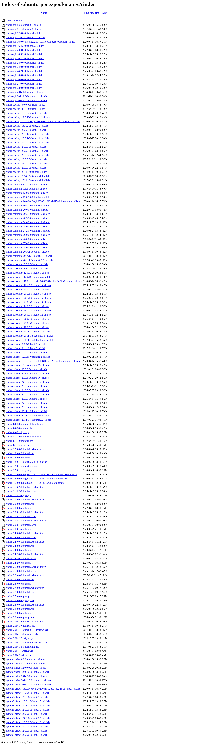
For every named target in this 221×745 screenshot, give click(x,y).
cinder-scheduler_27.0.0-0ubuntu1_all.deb (27, 323)
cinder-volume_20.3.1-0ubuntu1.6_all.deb (27, 377)
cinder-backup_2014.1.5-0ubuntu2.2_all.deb (28, 180)
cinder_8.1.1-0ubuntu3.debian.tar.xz (24, 436)
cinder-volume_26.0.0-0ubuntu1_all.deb (26, 398)
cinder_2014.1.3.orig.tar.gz (19, 638)
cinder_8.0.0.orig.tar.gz (17, 432)
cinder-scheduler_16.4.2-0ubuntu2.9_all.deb (28, 285)
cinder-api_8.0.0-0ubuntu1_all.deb (23, 24)
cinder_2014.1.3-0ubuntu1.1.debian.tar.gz (27, 629)
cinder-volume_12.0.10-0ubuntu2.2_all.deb (28, 356)
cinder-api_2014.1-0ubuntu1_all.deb (24, 92)
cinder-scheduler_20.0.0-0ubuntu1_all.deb (27, 289)
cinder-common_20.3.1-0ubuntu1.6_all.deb (28, 218)
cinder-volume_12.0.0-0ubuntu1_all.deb (26, 352)
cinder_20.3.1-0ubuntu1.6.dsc (21, 524)
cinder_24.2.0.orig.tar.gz (18, 562)
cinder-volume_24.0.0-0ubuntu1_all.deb (26, 386)
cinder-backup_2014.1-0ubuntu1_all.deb (26, 171)
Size (104, 12)
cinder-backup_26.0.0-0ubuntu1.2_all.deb (27, 155)
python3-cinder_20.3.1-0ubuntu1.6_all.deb (28, 705)
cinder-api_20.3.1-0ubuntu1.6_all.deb (25, 58)
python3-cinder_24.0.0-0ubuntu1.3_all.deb (28, 709)
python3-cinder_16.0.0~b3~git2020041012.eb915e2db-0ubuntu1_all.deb (43, 688)
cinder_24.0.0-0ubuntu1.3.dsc (21, 537)
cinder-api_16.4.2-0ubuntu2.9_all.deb (25, 45)
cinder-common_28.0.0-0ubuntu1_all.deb (27, 247)
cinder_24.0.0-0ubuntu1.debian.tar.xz (25, 541)
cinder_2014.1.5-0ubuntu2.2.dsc (22, 646)
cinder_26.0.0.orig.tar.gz (18, 583)
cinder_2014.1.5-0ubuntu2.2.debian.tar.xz (27, 642)
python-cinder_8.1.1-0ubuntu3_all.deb (25, 663)
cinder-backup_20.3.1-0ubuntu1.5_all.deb (27, 134)
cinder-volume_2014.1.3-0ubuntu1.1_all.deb (28, 415)
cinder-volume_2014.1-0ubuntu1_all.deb (26, 411)
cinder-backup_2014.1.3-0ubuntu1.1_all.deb (28, 176)
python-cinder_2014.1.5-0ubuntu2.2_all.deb (28, 684)
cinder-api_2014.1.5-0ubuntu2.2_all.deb (26, 100)
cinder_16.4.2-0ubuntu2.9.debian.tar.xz (26, 487)
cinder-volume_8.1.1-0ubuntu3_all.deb (25, 348)
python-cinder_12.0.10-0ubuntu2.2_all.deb (28, 671)
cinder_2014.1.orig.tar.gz (18, 655)
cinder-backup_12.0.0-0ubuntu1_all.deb (26, 113)
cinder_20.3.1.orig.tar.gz (18, 529)
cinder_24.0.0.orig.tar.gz (18, 550)
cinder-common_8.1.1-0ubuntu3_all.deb (26, 188)
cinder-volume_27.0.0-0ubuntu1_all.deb (26, 403)
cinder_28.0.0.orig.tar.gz (18, 613)
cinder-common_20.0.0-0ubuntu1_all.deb (27, 209)
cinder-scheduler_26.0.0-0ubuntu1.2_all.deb (28, 314)
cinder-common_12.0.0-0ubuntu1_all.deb (27, 193)
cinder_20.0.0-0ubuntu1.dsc (20, 503)
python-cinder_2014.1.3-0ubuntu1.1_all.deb (28, 680)
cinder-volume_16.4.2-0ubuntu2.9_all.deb (27, 365)
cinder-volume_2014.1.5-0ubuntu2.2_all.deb (28, 419)
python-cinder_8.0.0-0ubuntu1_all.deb (25, 659)
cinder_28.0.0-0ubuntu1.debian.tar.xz (25, 604)
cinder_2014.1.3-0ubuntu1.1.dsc (22, 634)
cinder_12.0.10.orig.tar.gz (19, 470)
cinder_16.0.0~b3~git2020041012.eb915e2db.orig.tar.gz (35, 482)
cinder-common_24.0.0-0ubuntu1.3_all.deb (28, 222)
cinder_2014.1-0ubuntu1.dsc (20, 625)
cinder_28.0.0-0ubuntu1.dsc (20, 608)
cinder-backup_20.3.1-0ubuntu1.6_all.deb (27, 138)
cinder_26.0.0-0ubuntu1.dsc (20, 579)
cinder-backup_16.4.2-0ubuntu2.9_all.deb (27, 125)
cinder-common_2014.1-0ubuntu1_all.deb (27, 251)
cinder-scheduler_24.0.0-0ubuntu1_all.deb (27, 306)
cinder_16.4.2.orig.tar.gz (18, 495)
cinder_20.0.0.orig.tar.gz (18, 508)
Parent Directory (14, 20)
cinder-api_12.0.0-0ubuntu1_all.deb (24, 33)
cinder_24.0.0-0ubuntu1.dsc (20, 545)
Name (44, 12)
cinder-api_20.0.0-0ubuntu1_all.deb (24, 50)
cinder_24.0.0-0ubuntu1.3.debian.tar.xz (26, 533)
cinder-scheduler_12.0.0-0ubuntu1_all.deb (27, 272)
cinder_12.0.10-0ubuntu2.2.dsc (22, 466)
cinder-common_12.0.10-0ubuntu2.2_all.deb (28, 197)
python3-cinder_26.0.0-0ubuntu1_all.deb (27, 726)
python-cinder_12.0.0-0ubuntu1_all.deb (26, 667)
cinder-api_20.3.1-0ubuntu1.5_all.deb (25, 54)
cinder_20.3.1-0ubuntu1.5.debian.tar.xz (26, 512)
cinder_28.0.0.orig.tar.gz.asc (20, 617)
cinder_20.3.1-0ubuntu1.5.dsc (21, 516)
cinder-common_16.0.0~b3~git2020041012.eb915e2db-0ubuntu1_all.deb (43, 201)
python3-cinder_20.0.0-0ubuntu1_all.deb (27, 697)
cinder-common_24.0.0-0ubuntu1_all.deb (27, 226)
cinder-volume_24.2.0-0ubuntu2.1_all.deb (27, 390)
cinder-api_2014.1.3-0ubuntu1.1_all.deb (26, 96)
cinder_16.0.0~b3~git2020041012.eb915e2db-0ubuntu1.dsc (36, 478)
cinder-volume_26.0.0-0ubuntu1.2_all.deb (27, 394)
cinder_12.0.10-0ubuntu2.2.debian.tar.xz (26, 461)
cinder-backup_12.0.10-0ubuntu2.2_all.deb (28, 117)
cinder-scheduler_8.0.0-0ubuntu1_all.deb (27, 264)
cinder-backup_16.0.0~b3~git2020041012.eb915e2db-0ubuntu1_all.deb (43, 121)
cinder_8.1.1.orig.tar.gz (17, 445)
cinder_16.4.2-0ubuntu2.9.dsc (21, 491)
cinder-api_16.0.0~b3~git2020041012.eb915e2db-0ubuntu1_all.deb (40, 41)
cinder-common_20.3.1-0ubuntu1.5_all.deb (28, 214)
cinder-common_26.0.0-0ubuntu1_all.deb (27, 239)
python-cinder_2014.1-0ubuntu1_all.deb (26, 676)
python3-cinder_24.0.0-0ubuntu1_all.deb (27, 714)
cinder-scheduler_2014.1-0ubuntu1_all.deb (28, 331)
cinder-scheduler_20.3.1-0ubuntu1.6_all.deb (28, 298)
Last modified (91, 12)
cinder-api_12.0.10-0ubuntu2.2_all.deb (25, 37)
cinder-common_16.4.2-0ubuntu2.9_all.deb (28, 205)
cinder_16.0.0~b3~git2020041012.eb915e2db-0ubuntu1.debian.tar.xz (41, 474)
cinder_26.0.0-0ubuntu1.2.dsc (21, 571)
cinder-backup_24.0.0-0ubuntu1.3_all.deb (27, 142)
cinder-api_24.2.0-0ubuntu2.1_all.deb (25, 71)
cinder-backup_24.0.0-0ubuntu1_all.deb (26, 146)
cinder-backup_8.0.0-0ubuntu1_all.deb (25, 104)
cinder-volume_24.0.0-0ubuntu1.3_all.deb (27, 382)
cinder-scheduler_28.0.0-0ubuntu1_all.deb (27, 327)
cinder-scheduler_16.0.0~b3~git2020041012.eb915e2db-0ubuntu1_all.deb (44, 281)
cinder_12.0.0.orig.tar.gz (18, 457)
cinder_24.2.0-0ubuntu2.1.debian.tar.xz (26, 554)
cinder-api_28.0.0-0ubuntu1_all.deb (24, 87)
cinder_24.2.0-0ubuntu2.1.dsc (21, 558)
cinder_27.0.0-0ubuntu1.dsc (20, 592)
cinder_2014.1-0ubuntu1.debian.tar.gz (25, 621)
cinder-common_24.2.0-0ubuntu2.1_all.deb (28, 230)
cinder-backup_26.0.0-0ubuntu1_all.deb (26, 159)
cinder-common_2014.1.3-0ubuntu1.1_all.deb (29, 256)
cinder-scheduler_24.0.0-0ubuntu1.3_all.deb (28, 302)
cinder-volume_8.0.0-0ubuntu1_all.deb (25, 344)
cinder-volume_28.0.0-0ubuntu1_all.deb (26, 407)
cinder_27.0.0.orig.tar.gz (18, 596)
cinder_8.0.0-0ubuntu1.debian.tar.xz (24, 424)
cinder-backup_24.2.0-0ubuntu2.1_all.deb (27, 150)
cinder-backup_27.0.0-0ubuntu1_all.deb (26, 163)
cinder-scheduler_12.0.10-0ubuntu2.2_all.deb (29, 277)
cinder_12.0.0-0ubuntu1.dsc (20, 453)
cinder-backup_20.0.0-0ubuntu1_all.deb (26, 129)
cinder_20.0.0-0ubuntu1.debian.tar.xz (25, 499)
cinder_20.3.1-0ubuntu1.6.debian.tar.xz (26, 520)
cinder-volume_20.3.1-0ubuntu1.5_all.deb (27, 373)
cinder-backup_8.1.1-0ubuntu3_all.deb (25, 108)
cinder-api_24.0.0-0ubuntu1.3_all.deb (25, 62)
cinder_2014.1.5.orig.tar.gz (19, 650)
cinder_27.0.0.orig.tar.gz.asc (20, 600)
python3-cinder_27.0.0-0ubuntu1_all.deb (27, 730)
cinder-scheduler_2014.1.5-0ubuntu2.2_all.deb (29, 340)
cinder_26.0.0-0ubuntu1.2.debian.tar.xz (26, 566)
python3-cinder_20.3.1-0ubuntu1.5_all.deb (28, 701)
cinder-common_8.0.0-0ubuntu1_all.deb (26, 184)
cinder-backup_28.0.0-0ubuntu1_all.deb (26, 167)
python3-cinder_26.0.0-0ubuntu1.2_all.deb (28, 722)
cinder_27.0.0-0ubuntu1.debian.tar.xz (25, 587)
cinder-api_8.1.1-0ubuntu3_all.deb (23, 29)
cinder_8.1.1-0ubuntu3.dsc (19, 440)
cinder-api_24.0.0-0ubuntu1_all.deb (24, 66)
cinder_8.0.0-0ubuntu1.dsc (19, 428)
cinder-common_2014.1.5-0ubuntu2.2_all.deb (29, 260)
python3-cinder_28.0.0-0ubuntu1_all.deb (27, 735)
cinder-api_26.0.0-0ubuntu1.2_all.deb (25, 75)
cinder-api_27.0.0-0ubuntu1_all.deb (24, 83)
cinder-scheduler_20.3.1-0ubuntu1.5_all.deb (28, 293)
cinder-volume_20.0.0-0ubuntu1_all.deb (26, 369)
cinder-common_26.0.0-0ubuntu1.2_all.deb (28, 235)
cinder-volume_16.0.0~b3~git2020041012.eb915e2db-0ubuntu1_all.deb (43, 361)
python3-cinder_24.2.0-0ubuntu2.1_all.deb (28, 718)
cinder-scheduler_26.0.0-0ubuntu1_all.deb (27, 319)
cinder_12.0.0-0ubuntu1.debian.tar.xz (25, 449)
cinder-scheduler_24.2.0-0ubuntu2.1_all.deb (28, 310)
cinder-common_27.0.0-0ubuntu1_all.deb (27, 243)
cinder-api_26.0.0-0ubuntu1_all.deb (24, 79)
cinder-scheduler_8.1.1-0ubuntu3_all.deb (27, 268)
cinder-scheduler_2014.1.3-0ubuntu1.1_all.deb (29, 335)
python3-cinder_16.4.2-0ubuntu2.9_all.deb (28, 693)
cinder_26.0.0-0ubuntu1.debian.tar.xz (25, 575)
